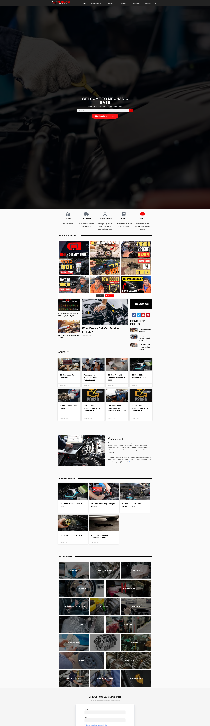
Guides (123, 3)
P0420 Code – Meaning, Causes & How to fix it (92, 408)
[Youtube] (143, 315)
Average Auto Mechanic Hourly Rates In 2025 (144, 338)
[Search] (131, 110)
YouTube (148, 3)
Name (86, 709)
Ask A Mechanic (95, 3)
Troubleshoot (110, 3)
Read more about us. (135, 462)
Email (86, 717)
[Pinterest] (148, 315)
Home (84, 3)
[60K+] (142, 214)
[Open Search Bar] (155, 3)
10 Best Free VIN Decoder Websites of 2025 (145, 347)
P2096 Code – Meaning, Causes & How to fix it (140, 408)
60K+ (142, 219)
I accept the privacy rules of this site (96, 725)
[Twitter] (139, 315)
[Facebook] (134, 315)
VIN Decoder (136, 3)
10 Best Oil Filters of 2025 (71, 535)
